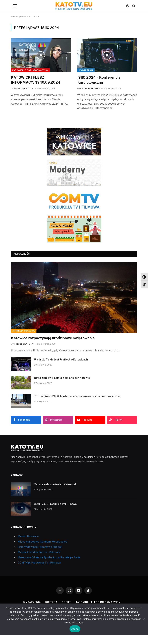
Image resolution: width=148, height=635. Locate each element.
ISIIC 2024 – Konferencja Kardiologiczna (99, 80)
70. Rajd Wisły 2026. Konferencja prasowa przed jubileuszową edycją (77, 396)
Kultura (51, 602)
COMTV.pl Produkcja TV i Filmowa (39, 562)
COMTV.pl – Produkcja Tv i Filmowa (55, 504)
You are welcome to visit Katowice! (55, 484)
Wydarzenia (86, 70)
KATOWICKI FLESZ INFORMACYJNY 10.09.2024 (35, 80)
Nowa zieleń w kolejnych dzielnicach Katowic (62, 377)
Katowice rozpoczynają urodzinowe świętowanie (53, 338)
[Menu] (15, 6)
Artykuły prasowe (23, 331)
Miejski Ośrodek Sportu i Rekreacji (39, 552)
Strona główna (18, 16)
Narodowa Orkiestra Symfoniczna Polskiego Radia (49, 557)
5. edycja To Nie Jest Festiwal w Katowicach (61, 359)
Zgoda (75, 628)
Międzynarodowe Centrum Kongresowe (42, 541)
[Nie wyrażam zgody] (143, 619)
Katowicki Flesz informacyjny (30, 70)
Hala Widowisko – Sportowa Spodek (40, 546)
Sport (66, 602)
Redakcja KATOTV (23, 88)
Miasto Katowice (28, 536)
